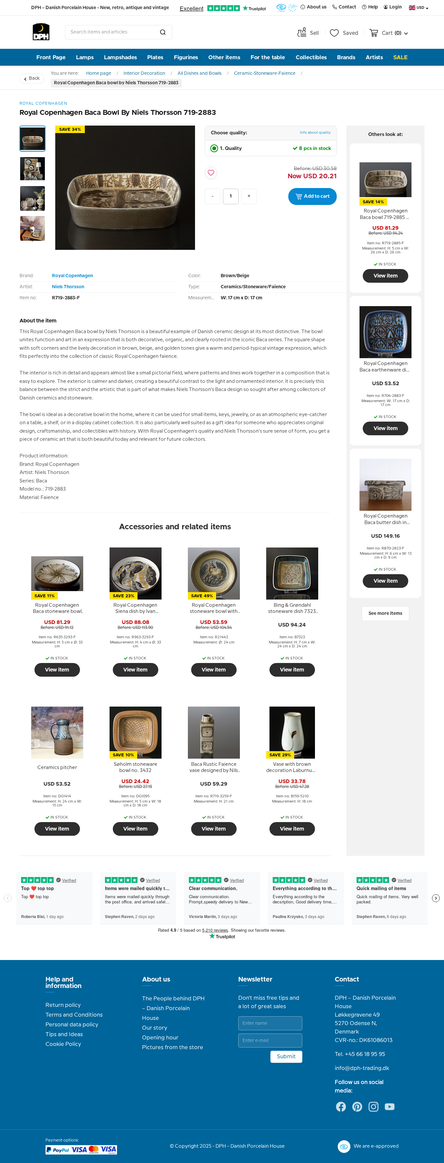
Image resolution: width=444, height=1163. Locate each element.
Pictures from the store (172, 1047)
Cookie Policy (63, 1044)
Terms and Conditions (74, 1015)
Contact (347, 979)
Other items (224, 57)
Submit (286, 1056)
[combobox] (118, 32)
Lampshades (120, 57)
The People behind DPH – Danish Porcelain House (173, 1008)
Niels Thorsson (68, 287)
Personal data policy (72, 1024)
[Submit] (163, 32)
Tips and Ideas (64, 1034)
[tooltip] (57, 609)
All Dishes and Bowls (199, 73)
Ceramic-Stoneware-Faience (264, 73)
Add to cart (317, 196)
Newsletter (255, 979)
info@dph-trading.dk (362, 1068)
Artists (374, 57)
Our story (154, 1028)
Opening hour (160, 1037)
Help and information (64, 982)
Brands (346, 57)
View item (57, 669)
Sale (400, 57)
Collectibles (311, 57)
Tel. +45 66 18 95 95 (360, 1054)
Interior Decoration (144, 73)
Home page (98, 73)
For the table (268, 57)
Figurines (186, 57)
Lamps (85, 57)
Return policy (63, 1005)
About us (156, 979)
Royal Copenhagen (72, 276)
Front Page (51, 57)
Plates (155, 57)
